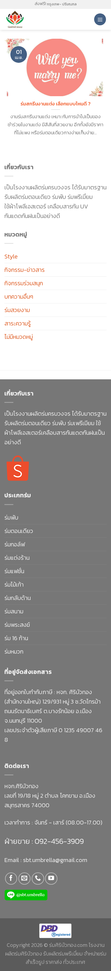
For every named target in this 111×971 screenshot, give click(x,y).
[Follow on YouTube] (51, 878)
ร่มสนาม (13, 611)
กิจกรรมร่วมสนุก (23, 283)
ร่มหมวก (13, 651)
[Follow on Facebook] (11, 878)
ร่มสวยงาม (17, 310)
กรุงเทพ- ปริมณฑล (62, 4)
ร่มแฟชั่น (14, 571)
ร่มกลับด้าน (17, 597)
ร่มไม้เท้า (14, 584)
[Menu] (100, 19)
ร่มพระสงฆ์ (17, 624)
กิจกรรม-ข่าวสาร (24, 269)
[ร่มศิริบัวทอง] (29, 19)
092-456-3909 (58, 841)
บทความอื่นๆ (18, 296)
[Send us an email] (24, 878)
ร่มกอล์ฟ (14, 544)
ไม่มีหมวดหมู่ (18, 336)
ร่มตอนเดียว (18, 530)
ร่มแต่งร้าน (17, 557)
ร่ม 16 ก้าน (16, 638)
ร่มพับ (11, 517)
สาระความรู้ (17, 323)
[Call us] (38, 878)
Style (11, 256)
